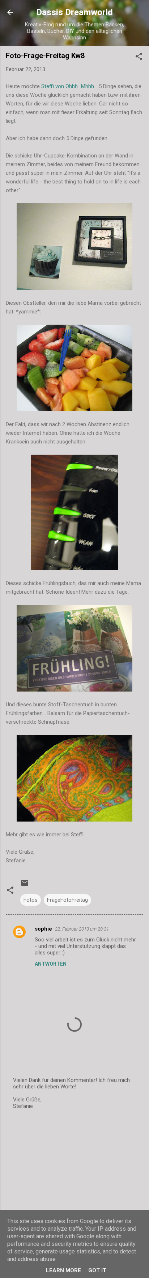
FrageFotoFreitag (67, 900)
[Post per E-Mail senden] (24, 885)
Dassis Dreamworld (74, 12)
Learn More (63, 1270)
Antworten (51, 964)
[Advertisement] (74, 1172)
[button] (139, 57)
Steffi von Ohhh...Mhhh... (69, 86)
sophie (43, 929)
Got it (97, 1270)
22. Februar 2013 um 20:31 (82, 929)
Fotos (31, 900)
